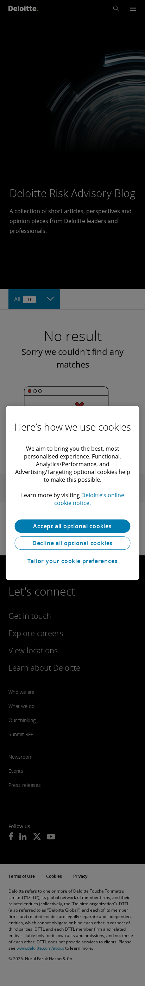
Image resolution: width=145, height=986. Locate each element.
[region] (72, 493)
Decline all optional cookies (72, 543)
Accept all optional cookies (72, 526)
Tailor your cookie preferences (72, 561)
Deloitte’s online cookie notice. (89, 499)
